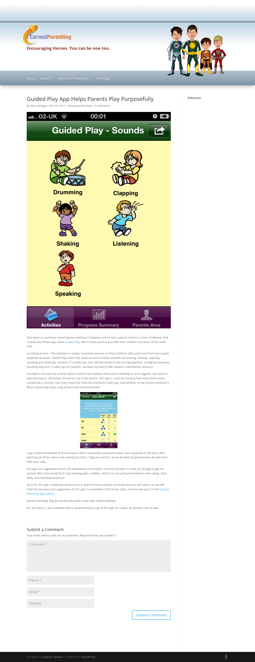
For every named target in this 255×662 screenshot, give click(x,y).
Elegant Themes (53, 657)
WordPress (89, 657)
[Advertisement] (127, 12)
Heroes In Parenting (73, 79)
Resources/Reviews (80, 105)
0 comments (102, 105)
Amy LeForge (38, 105)
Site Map (103, 79)
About (45, 79)
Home (31, 79)
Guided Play (72, 342)
